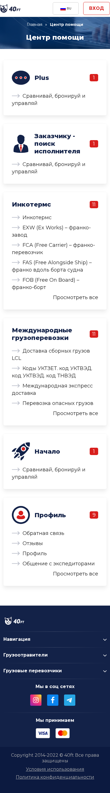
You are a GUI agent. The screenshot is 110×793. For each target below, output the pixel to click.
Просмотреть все (75, 297)
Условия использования (55, 769)
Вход (96, 8)
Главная (34, 24)
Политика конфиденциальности (55, 777)
